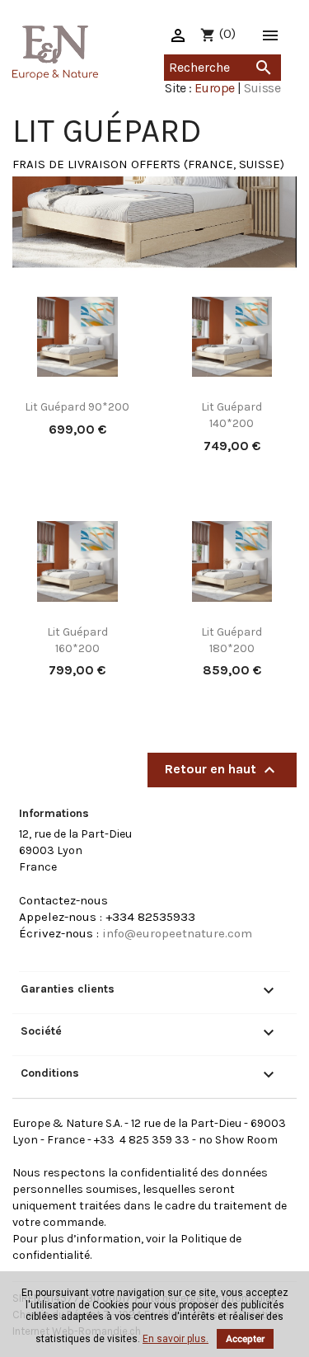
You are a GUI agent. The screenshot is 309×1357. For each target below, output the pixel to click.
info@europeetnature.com (177, 933)
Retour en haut (222, 770)
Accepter (245, 1339)
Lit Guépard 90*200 (77, 407)
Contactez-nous (63, 900)
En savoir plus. (175, 1339)
